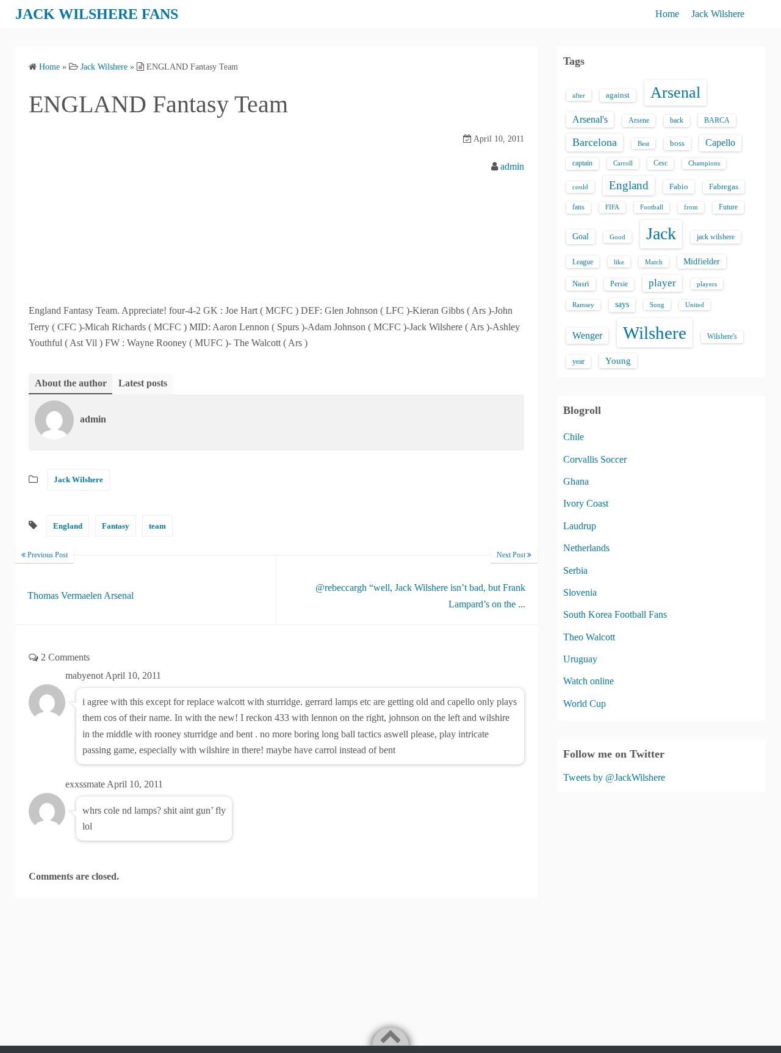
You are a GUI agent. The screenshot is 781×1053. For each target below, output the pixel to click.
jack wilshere (716, 237)
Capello (720, 142)
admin (512, 166)
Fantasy (115, 525)
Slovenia (580, 592)
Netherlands (586, 548)
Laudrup (579, 526)
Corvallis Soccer (595, 459)
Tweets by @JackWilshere (614, 777)
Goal (580, 236)
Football (651, 207)
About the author (71, 383)
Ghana (576, 481)
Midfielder (701, 261)
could (580, 186)
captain (582, 163)
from (691, 207)
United (694, 305)
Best (643, 143)
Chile (573, 437)
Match (654, 262)
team (157, 525)
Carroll (623, 163)
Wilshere (654, 332)
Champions (704, 163)
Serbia (575, 570)
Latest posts (142, 383)
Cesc (660, 163)
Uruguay (580, 659)
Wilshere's (722, 336)
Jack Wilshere (717, 14)
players (707, 284)
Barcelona (594, 142)
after (578, 95)
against (618, 95)
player (662, 283)
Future (728, 207)
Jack (661, 233)
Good (617, 237)
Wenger (587, 335)
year (578, 361)
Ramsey (583, 305)
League (582, 262)
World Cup (584, 703)
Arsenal (675, 92)
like (619, 262)
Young (618, 361)
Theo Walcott (589, 637)
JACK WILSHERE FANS (96, 14)
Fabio (678, 186)
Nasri (580, 283)
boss (677, 143)
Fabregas (723, 187)
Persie (619, 284)
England (67, 525)
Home (667, 14)
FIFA (612, 207)
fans (578, 207)
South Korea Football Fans (615, 614)
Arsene (638, 121)
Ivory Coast (585, 503)
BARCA (717, 120)
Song (657, 304)
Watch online (588, 681)
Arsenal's (590, 119)
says (622, 304)
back (676, 120)
